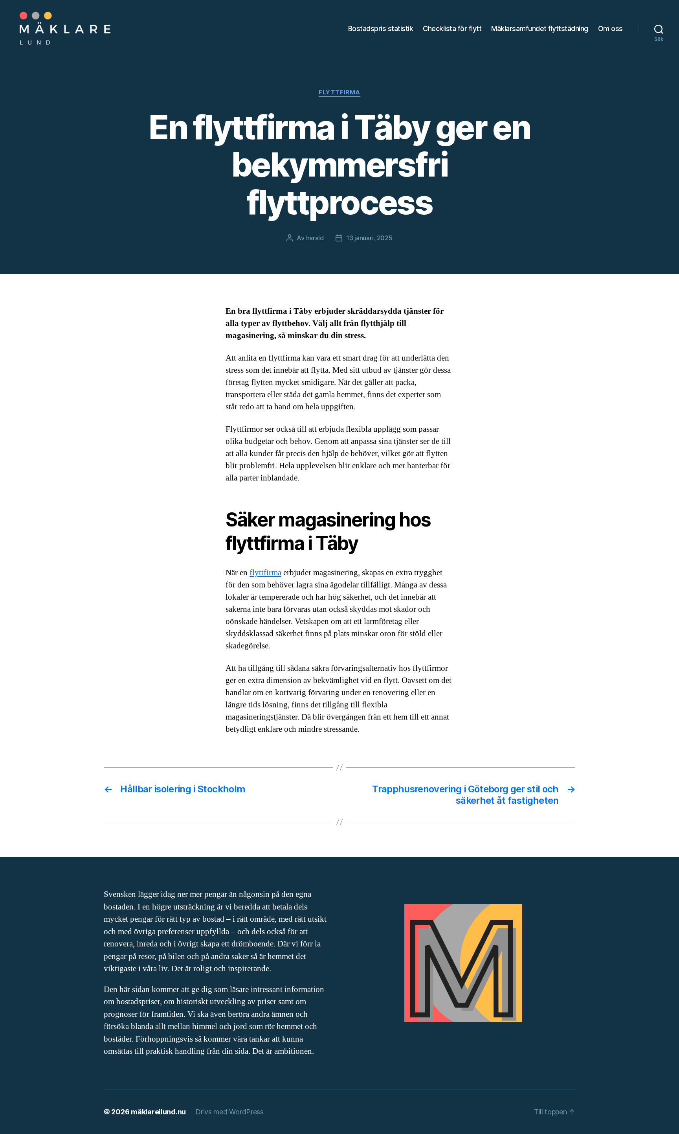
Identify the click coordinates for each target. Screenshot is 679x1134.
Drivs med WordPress (229, 1112)
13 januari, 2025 (369, 238)
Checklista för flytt (452, 28)
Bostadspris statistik (380, 28)
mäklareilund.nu (158, 1112)
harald (315, 238)
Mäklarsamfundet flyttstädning (539, 28)
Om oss (610, 28)
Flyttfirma (339, 92)
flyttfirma (265, 572)
